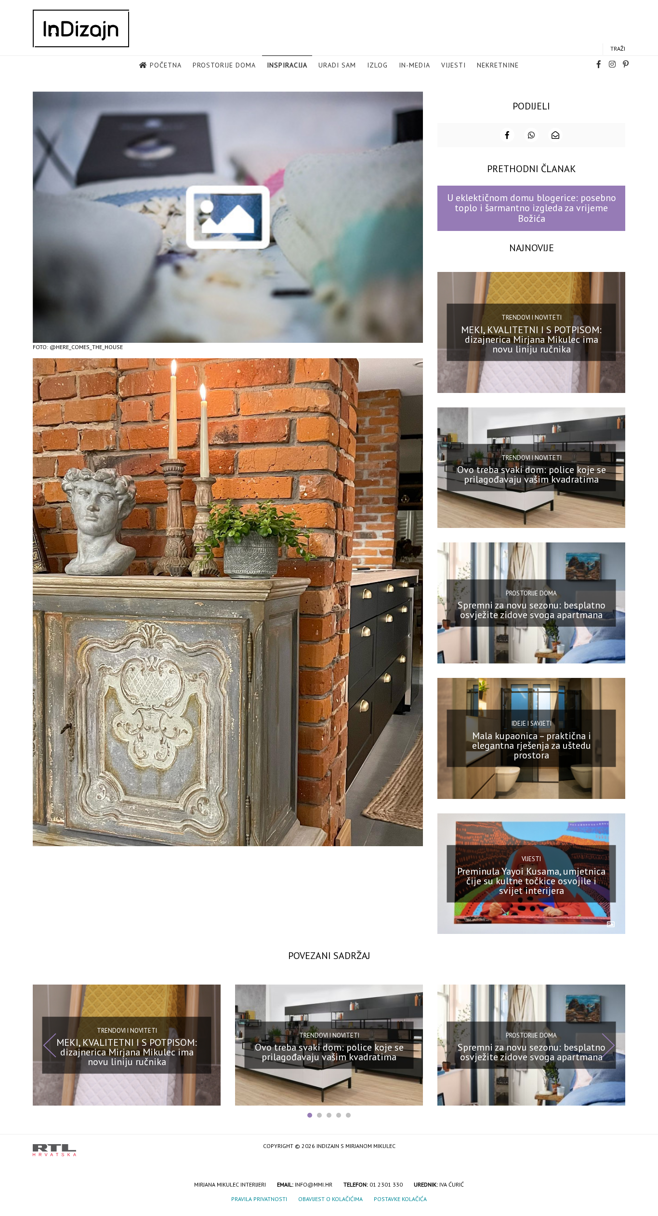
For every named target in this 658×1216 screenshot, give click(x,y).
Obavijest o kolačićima (330, 1198)
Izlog (377, 65)
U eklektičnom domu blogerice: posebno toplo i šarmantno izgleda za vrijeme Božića (531, 208)
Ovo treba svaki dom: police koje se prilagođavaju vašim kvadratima (531, 474)
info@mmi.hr (313, 1184)
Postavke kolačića (400, 1198)
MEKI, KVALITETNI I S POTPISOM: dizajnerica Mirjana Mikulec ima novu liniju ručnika (531, 339)
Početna (166, 65)
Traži (617, 48)
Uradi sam (337, 65)
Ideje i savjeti (532, 723)
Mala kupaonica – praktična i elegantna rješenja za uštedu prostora (531, 745)
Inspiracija (287, 65)
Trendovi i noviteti (531, 317)
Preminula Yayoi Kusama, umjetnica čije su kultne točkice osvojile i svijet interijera (531, 880)
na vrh (615, 1146)
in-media (414, 65)
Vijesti (453, 65)
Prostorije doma (224, 65)
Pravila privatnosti (259, 1198)
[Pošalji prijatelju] (555, 135)
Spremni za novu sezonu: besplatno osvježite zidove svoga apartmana (531, 610)
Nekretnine (498, 65)
